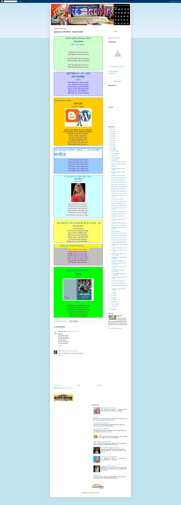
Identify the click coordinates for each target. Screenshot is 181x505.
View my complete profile (114, 328)
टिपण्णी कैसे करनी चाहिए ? (63, 101)
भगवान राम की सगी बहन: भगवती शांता (101, 429)
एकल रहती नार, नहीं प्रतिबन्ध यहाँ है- (118, 178)
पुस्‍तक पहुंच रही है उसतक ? (78, 270)
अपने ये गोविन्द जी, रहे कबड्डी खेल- (118, 186)
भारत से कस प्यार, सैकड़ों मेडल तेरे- (118, 281)
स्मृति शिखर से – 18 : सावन (78, 73)
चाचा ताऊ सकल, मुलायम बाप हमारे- (118, 162)
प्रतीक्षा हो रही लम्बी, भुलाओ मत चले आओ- (101, 441)
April (112, 299)
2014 (111, 144)
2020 (111, 131)
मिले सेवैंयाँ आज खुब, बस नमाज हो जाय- (119, 191)
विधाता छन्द (95, 417)
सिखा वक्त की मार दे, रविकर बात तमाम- (109, 408)
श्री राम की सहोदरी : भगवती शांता (116, 66)
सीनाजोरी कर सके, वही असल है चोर (118, 233)
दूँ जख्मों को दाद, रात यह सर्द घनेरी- (118, 175)
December (114, 151)
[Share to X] (73, 321)
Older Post (99, 385)
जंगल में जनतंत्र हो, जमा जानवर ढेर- (118, 225)
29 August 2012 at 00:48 (71, 351)
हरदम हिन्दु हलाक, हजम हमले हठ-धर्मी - (119, 193)
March (113, 302)
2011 (111, 309)
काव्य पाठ (101, 435)
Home (78, 385)
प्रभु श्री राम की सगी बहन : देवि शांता (108, 466)
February (113, 304)
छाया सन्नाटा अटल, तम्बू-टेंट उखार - (118, 283)
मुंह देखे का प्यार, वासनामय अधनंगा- (118, 237)
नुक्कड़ (77, 277)
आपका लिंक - (114, 166)
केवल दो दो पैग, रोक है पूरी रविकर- (118, 211)
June (112, 295)
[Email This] (70, 321)
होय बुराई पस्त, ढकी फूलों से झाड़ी (118, 213)
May (112, 297)
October (113, 155)
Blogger (97, 492)
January (113, 306)
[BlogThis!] (72, 321)
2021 (111, 129)
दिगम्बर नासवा (61, 351)
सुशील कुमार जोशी (62, 331)
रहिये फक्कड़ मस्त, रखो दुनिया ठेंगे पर (118, 205)
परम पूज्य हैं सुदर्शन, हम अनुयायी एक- (118, 182)
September (114, 157)
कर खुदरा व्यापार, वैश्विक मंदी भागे (118, 203)
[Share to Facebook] (75, 321)
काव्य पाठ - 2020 (97, 475)
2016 (111, 140)
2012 (111, 149)
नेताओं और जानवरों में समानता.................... (78, 246)
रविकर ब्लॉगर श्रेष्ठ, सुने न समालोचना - (119, 235)
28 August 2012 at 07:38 (72, 331)
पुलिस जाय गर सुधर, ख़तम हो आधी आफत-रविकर (118, 254)
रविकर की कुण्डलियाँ (114, 71)
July (112, 293)
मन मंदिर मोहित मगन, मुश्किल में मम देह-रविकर (110, 447)
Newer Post (57, 385)
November (114, 153)
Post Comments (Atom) (66, 388)
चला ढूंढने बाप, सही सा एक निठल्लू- (118, 189)
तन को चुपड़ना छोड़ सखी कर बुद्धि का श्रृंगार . (78, 177)
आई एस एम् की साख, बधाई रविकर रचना (119, 248)
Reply (59, 345)
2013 (111, 147)
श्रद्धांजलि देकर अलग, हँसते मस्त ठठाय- (119, 223)
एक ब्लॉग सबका (77, 106)
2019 (111, 133)
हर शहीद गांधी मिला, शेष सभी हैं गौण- (118, 242)
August (113, 160)
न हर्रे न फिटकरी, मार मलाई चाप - (118, 199)
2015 (111, 142)
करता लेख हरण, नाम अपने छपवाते (118, 184)
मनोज (78, 80)
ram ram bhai (77, 44)
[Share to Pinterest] (77, 321)
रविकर (120, 315)
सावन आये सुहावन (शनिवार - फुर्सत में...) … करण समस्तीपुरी (76, 150)
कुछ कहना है (112, 73)
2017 (111, 138)
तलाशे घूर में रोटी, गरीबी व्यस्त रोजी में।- (101, 423)
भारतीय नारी (77, 181)
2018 (111, 136)
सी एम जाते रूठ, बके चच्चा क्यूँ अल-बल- (119, 240)
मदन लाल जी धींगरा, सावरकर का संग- (118, 201)
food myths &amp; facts (78, 38)
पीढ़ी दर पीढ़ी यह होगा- (115, 231)
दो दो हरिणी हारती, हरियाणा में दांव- (118, 261)
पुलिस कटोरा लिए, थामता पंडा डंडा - (118, 180)
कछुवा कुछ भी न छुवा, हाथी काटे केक (118, 164)
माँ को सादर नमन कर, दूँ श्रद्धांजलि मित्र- (109, 456)
